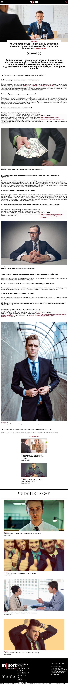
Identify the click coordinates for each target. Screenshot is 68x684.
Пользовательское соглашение (57, 673)
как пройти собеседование (48, 432)
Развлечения (23, 673)
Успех (20, 677)
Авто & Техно (23, 668)
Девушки (21, 675)
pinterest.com (4, 422)
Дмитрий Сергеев (40, 48)
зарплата (11, 432)
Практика (21, 680)
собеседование (20, 432)
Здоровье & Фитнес (22, 665)
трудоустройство (32, 432)
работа (4, 432)
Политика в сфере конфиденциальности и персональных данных (59, 669)
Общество (22, 682)
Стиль (20, 670)
